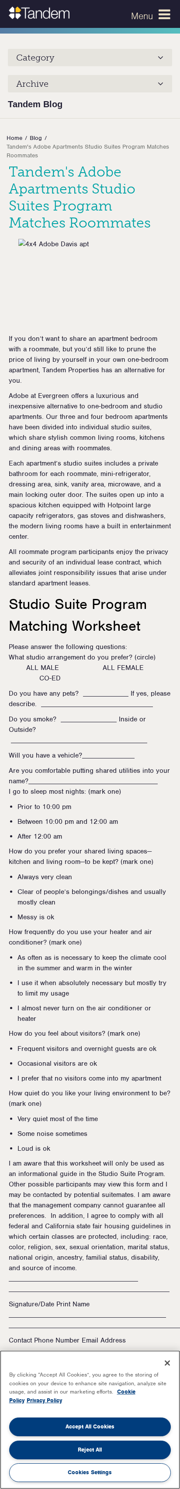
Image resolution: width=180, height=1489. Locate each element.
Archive (32, 83)
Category (35, 57)
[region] (90, 1419)
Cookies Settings (90, 1472)
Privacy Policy (44, 1400)
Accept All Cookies (90, 1426)
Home (14, 138)
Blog (36, 138)
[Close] (167, 1363)
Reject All (90, 1449)
